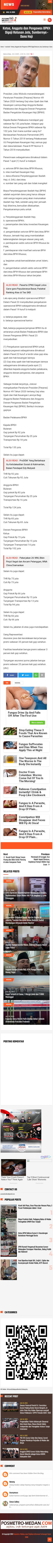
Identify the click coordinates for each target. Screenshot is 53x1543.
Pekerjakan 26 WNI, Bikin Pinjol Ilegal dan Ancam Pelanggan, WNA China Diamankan (26, 561)
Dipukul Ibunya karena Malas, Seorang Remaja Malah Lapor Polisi (26, 946)
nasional (17, 683)
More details (37, 723)
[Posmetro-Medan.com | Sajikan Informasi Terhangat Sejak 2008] (26, 1528)
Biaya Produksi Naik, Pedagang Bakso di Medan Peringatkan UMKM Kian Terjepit (34, 1221)
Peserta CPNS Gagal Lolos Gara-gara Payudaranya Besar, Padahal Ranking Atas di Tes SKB (26, 289)
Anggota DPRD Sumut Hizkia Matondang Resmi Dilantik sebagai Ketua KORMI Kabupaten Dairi (34, 1454)
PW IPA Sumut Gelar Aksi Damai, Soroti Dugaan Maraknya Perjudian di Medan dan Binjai (34, 1440)
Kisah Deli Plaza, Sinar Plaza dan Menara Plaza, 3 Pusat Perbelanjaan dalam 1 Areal (35, 1207)
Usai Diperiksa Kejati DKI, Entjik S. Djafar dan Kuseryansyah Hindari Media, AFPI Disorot (33, 1262)
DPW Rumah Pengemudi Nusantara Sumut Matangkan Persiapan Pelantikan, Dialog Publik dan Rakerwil (34, 1249)
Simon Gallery (14, 1502)
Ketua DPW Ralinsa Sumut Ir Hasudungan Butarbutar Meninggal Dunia (33, 1235)
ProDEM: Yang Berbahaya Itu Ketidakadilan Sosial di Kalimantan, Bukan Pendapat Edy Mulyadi (25, 464)
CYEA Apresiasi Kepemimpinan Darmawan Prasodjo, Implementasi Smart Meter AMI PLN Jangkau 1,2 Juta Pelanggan (26, 896)
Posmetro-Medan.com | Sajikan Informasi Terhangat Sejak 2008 (32, 1536)
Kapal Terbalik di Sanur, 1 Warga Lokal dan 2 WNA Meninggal (24, 996)
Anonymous (13, 1493)
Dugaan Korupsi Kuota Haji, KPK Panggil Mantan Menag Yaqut (24, 971)
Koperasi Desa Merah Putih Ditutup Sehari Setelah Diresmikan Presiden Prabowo (24, 1020)
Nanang (12, 1482)
